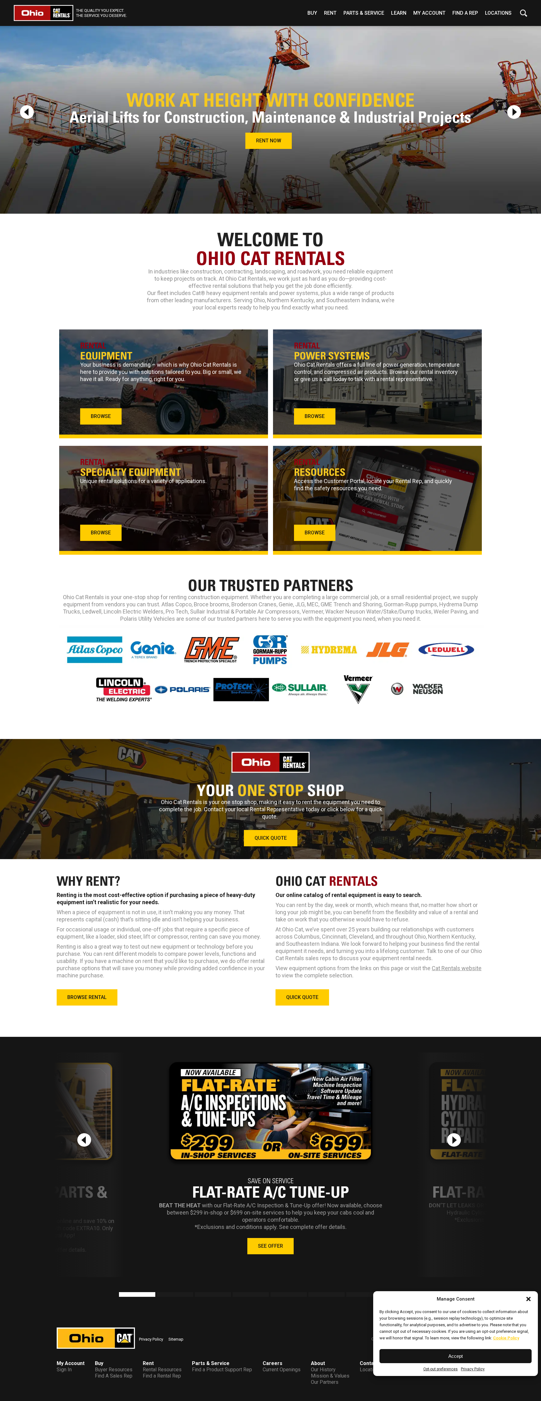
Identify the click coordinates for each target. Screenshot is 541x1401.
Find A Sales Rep (113, 1376)
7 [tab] (349, 1295)
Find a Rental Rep (162, 1376)
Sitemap (175, 1339)
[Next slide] (514, 112)
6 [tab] (311, 1295)
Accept (455, 1356)
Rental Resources (162, 1370)
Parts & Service (363, 13)
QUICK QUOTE (271, 838)
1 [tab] (122, 1295)
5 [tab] (273, 1295)
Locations (498, 13)
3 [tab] (198, 1295)
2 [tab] (160, 1295)
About (318, 1363)
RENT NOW (268, 141)
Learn (398, 13)
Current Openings (282, 1370)
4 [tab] (236, 1295)
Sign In (64, 1370)
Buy (312, 13)
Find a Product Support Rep (222, 1370)
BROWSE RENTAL (87, 997)
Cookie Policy (506, 1338)
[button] (528, 1299)
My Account (429, 13)
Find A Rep (465, 13)
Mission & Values (330, 1376)
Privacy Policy (473, 1369)
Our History (323, 1370)
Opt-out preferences (440, 1369)
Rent (330, 13)
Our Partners (324, 1382)
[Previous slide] (27, 112)
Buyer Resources (113, 1370)
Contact (369, 1363)
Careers (272, 1363)
